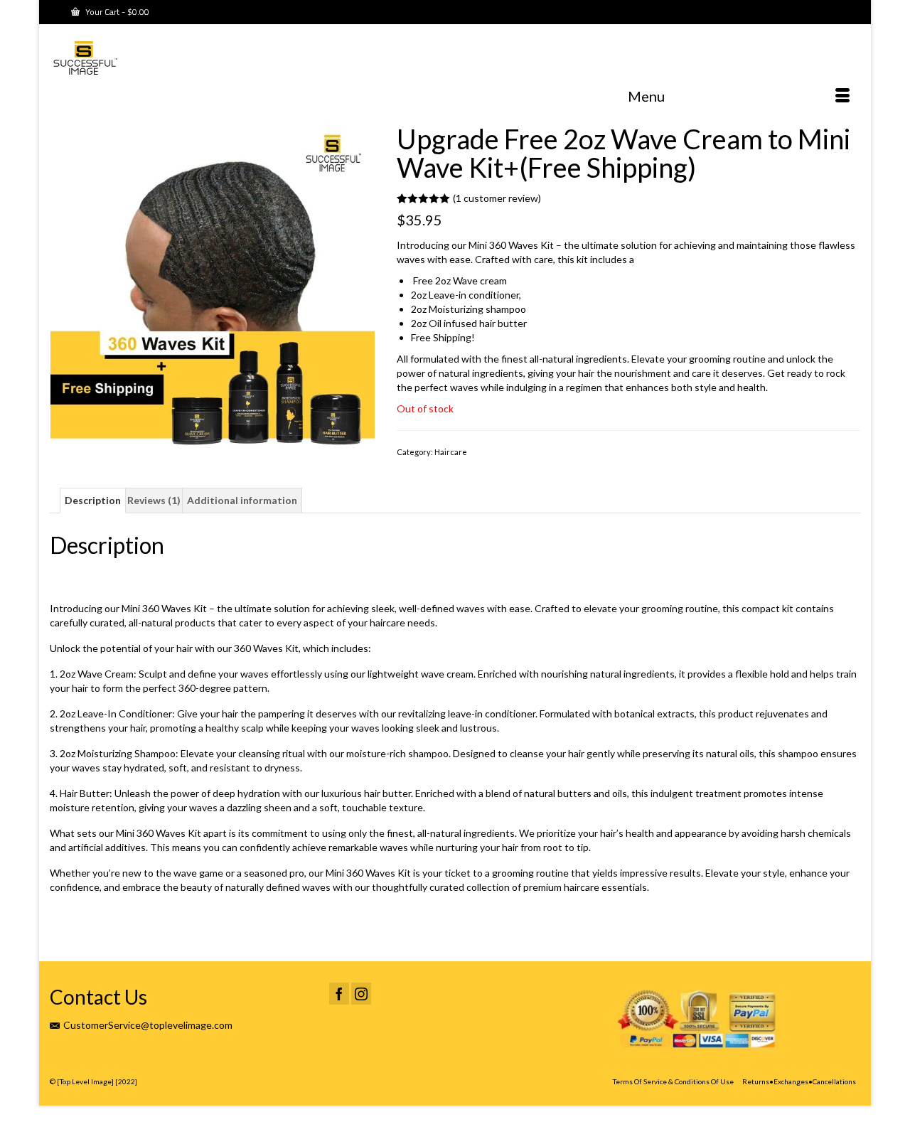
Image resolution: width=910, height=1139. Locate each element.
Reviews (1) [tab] (154, 500)
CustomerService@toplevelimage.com (147, 1025)
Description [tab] (93, 500)
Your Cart (116, 11)
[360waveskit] (212, 285)
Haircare (450, 451)
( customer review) (497, 198)
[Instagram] (361, 994)
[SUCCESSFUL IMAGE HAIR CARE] (178, 60)
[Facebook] (339, 994)
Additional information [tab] (242, 500)
